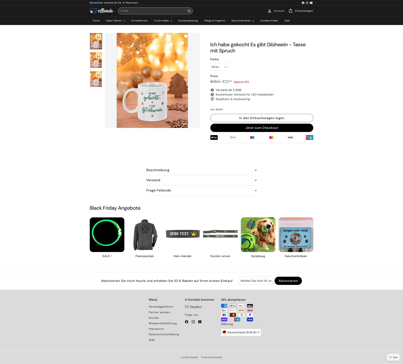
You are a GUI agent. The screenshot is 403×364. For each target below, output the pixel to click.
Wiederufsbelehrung (163, 323)
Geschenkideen (241, 20)
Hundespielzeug (188, 20)
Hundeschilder (269, 20)
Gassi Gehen (114, 20)
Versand (153, 180)
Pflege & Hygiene (214, 20)
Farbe (214, 59)
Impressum (156, 328)
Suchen (154, 317)
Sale (287, 20)
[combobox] (155, 10)
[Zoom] (152, 80)
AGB (151, 340)
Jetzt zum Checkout (262, 128)
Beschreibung (158, 170)
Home (96, 20)
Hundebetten (139, 20)
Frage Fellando (158, 190)
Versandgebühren (161, 306)
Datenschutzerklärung (164, 334)
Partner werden (159, 312)
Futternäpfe (162, 20)
